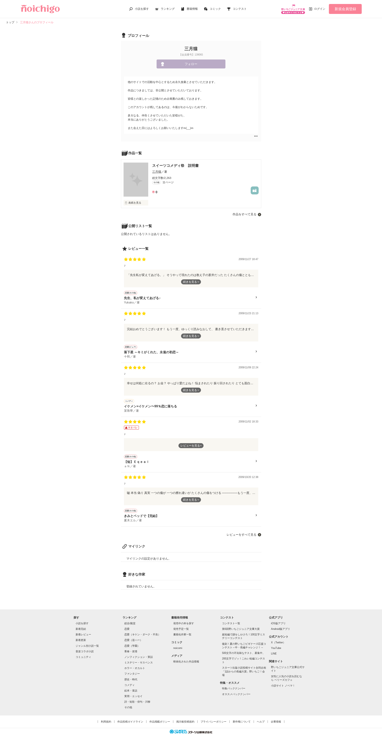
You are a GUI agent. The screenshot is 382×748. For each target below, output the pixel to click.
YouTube (276, 648)
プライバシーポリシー (213, 721)
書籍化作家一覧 (182, 634)
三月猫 (156, 171)
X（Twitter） (278, 642)
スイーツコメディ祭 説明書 (175, 166)
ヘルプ (261, 721)
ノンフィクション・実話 (138, 656)
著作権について (242, 721)
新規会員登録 (345, 9)
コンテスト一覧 (231, 623)
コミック (215, 8)
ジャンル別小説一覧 (87, 645)
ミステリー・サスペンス (138, 662)
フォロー (191, 64)
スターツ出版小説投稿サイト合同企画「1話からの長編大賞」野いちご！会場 (244, 671)
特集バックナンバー (233, 688)
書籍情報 (192, 8)
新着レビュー (83, 634)
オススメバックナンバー (236, 694)
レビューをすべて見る (241, 534)
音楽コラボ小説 (85, 651)
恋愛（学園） (132, 645)
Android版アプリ (280, 628)
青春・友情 (130, 651)
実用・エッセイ (133, 696)
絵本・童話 (130, 690)
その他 (128, 707)
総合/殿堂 (129, 623)
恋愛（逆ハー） (133, 640)
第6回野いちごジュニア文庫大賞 (241, 628)
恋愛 (127, 628)
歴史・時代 (130, 679)
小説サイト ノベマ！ (283, 685)
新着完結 (81, 628)
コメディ (129, 685)
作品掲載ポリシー (159, 721)
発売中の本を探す (183, 623)
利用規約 (106, 721)
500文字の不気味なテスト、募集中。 (243, 652)
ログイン (319, 8)
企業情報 (276, 721)
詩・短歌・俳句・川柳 (137, 701)
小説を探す (142, 8)
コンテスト (240, 8)
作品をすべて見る (244, 214)
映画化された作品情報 (186, 661)
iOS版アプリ (278, 623)
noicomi (177, 648)
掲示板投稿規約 (185, 721)
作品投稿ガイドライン (130, 721)
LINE (274, 653)
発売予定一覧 (181, 628)
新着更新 (81, 640)
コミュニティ (83, 656)
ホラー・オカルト (134, 668)
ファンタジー (132, 673)
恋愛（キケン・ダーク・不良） (142, 634)
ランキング (168, 8)
